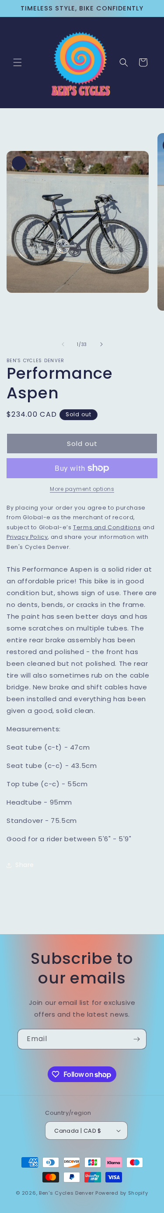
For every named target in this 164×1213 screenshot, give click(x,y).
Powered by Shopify (121, 1192)
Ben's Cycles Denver (66, 1192)
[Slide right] (101, 344)
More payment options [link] (82, 489)
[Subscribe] (136, 1039)
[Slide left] (63, 344)
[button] (17, 62)
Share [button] (24, 864)
